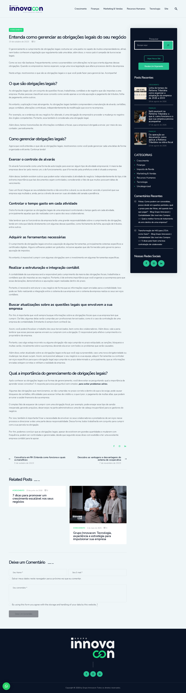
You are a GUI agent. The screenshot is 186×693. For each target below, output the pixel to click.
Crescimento (16, 30)
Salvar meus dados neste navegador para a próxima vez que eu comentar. (46, 578)
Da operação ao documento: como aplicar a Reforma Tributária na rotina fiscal (161, 138)
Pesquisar (153, 39)
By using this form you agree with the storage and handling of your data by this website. (55, 604)
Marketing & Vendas (146, 173)
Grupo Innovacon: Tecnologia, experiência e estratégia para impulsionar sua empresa (92, 536)
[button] (6, 686)
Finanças (152, 108)
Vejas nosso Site (153, 58)
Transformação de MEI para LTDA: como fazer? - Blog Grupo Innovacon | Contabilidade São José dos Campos (154, 234)
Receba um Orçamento (153, 66)
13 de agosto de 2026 (157, 145)
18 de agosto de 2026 (157, 101)
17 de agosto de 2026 (157, 125)
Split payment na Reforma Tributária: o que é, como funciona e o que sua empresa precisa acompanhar (161, 116)
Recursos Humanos (146, 177)
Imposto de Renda (145, 169)
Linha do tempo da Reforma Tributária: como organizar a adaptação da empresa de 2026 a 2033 (160, 93)
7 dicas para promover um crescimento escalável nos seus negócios (33, 498)
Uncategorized (144, 186)
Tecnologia (142, 182)
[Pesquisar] (168, 45)
